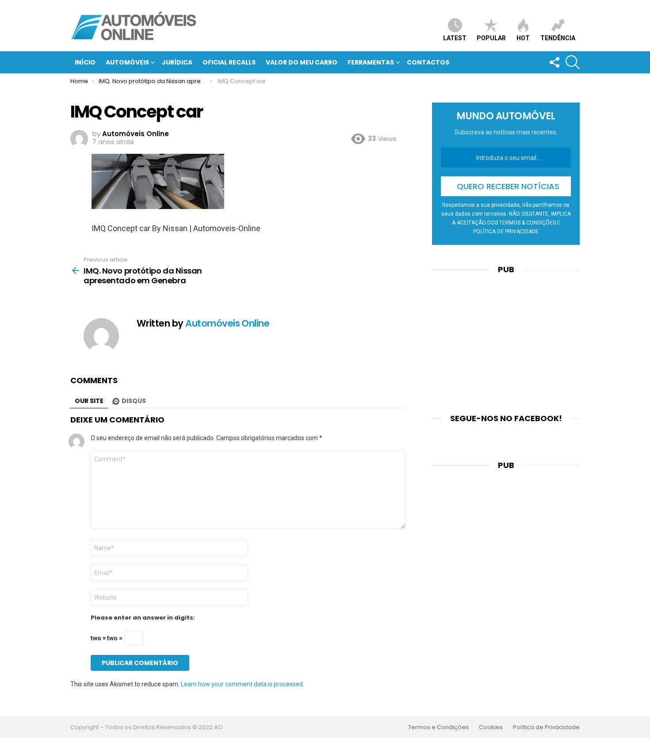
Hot (523, 38)
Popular (491, 38)
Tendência (557, 38)
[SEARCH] (573, 62)
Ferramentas (371, 62)
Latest (454, 38)
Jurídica (177, 62)
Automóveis (127, 62)
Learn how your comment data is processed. (242, 684)
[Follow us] (554, 62)
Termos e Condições (438, 727)
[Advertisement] (506, 338)
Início (85, 62)
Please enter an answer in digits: (143, 617)
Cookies (491, 727)
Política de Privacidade (546, 727)
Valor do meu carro (301, 62)
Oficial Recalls (229, 62)
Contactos (428, 62)
